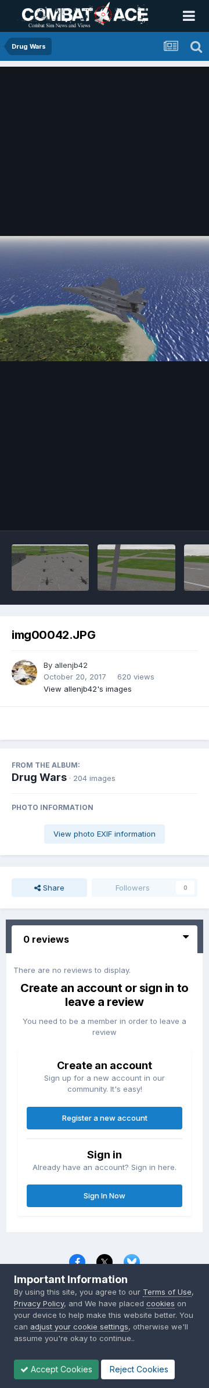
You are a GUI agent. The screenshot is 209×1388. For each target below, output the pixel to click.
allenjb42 (71, 665)
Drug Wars (39, 777)
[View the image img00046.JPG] (50, 567)
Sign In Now (104, 1195)
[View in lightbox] (104, 298)
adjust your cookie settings (79, 1326)
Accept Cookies (60, 1369)
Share (52, 887)
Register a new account (104, 1117)
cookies (160, 1303)
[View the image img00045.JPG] (136, 567)
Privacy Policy (39, 1303)
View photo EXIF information (104, 833)
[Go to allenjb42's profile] (24, 672)
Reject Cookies (137, 1369)
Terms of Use (167, 1291)
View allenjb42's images (88, 688)
